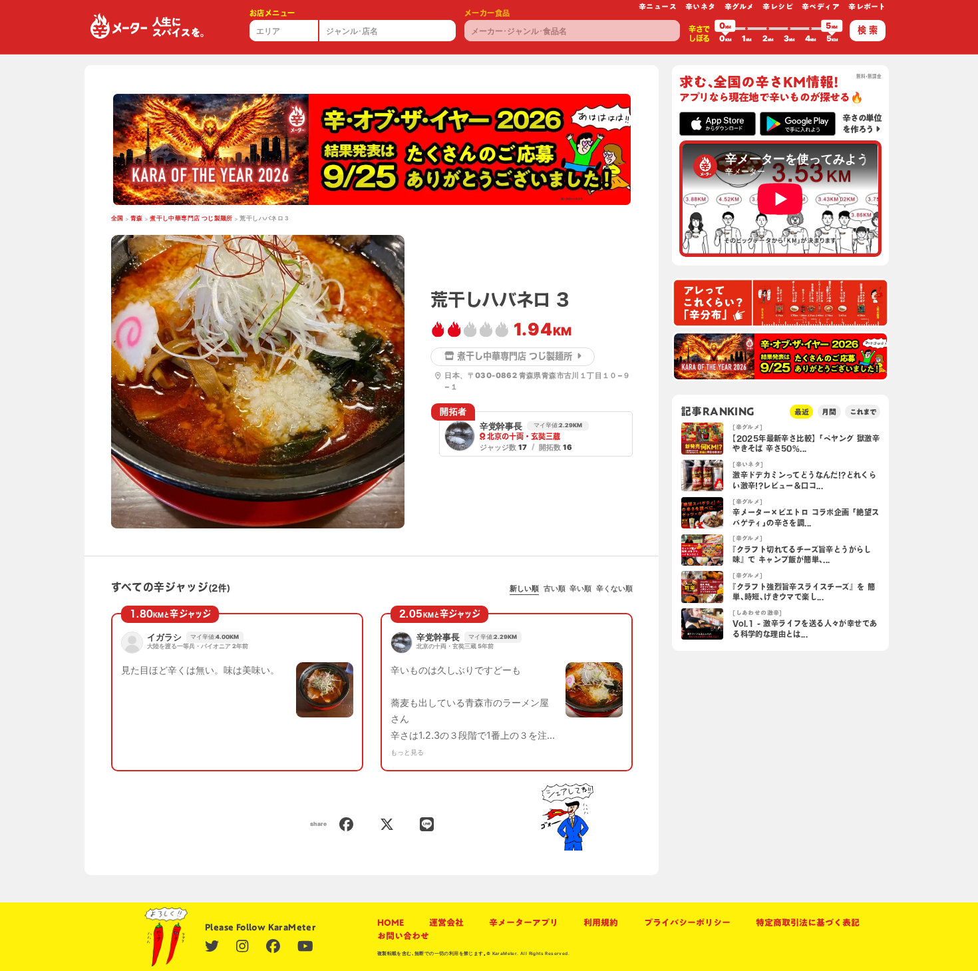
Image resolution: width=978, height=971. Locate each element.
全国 (117, 218)
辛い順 (580, 588)
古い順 (555, 588)
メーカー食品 (487, 13)
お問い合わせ (403, 935)
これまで (863, 411)
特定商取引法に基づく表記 (808, 922)
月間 (829, 411)
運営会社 (446, 922)
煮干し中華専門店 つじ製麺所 (191, 218)
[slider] (725, 28)
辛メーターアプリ (523, 922)
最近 (801, 411)
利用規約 (600, 922)
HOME (390, 922)
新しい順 (524, 588)
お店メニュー (272, 13)
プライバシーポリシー (687, 922)
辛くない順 (614, 588)
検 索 (868, 30)
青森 (136, 218)
